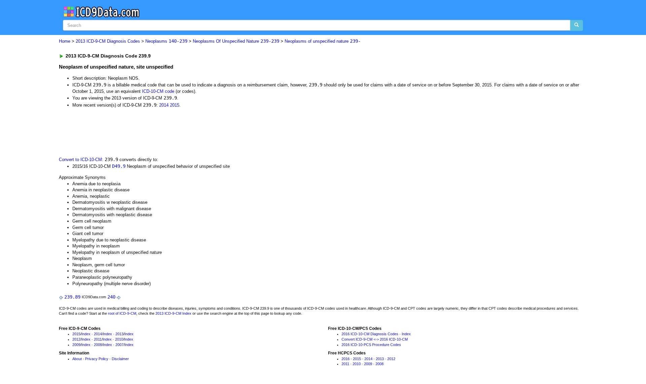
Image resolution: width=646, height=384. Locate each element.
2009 (76, 345)
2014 (164, 105)
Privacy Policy (96, 359)
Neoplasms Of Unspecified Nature (236, 41)
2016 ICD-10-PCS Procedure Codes (371, 345)
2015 (174, 105)
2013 (119, 334)
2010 (119, 339)
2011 (98, 339)
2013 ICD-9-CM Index (173, 313)
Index (86, 334)
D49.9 (118, 166)
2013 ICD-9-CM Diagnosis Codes (108, 41)
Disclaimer (120, 359)
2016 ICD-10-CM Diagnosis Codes (370, 334)
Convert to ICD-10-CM (80, 159)
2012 (76, 339)
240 (111, 297)
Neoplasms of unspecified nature (323, 41)
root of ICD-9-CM (122, 313)
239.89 (72, 297)
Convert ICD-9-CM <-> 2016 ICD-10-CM (375, 339)
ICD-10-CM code (158, 91)
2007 (119, 345)
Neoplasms (166, 41)
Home (64, 41)
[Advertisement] (179, 131)
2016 (346, 359)
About (77, 359)
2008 (98, 345)
